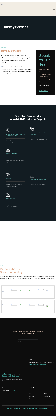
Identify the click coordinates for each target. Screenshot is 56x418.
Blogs (45, 393)
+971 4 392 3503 (13, 390)
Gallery (46, 391)
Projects (31, 399)
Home (30, 391)
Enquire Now (42, 90)
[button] (2, 70)
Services (31, 396)
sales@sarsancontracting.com (37, 364)
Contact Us (47, 396)
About (30, 393)
